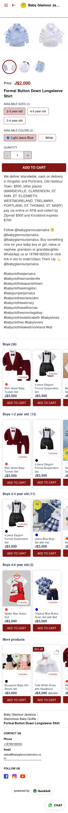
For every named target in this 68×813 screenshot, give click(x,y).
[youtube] (23, 776)
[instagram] (14, 776)
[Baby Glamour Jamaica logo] (23, 5)
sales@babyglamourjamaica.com (22, 756)
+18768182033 (13, 744)
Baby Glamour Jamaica (45, 5)
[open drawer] (6, 5)
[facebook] (6, 776)
